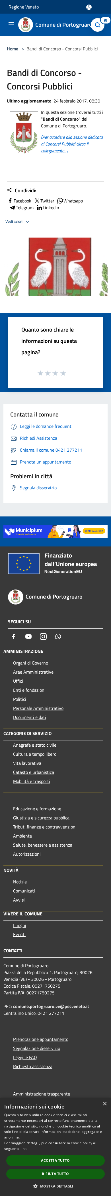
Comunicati (24, 890)
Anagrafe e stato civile (34, 745)
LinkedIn (51, 207)
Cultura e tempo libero (34, 754)
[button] (55, 1186)
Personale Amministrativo (38, 708)
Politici (19, 699)
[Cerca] (99, 25)
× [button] (104, 1104)
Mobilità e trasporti (31, 781)
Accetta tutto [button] (55, 1160)
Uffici (18, 681)
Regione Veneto (24, 6)
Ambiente (22, 835)
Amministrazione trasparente (41, 1093)
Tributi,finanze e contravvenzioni (45, 826)
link (23, 1148)
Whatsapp (73, 200)
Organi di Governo (30, 662)
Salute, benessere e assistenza (42, 845)
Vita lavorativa (27, 763)
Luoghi (19, 925)
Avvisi (19, 899)
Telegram (25, 207)
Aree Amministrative (33, 672)
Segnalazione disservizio (36, 1048)
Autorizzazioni (27, 854)
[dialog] (55, 1147)
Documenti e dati (29, 717)
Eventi (19, 934)
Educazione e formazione (37, 808)
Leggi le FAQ (25, 1057)
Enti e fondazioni (29, 690)
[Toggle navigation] (11, 24)
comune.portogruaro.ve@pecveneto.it (51, 1006)
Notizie (20, 881)
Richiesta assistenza (32, 1066)
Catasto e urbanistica (33, 772)
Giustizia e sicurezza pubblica (41, 817)
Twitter (47, 200)
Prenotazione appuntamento (40, 1039)
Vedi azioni (14, 221)
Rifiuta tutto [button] (55, 1173)
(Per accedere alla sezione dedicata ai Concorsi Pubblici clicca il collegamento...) (72, 144)
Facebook (22, 200)
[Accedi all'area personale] (88, 7)
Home (12, 48)
